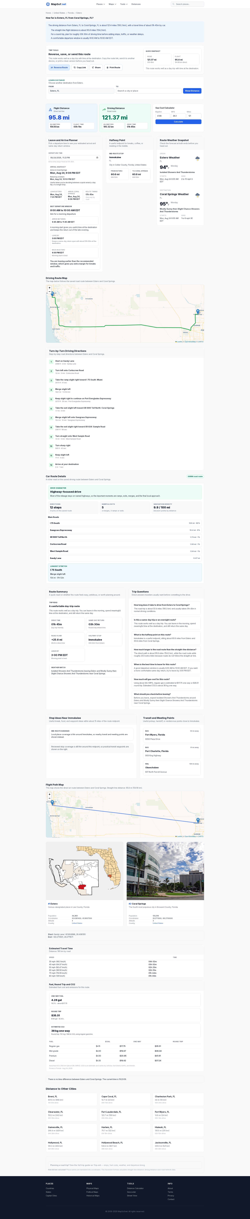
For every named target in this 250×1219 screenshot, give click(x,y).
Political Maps (92, 1192)
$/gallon (158, 112)
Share (98, 67)
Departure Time (55, 153)
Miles (189, 112)
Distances (136, 4)
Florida (71, 13)
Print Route (115, 67)
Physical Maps (92, 1188)
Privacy (171, 1195)
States (48, 1192)
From (51, 86)
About (170, 1188)
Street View (132, 1195)
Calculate (178, 122)
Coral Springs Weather (174, 194)
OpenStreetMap (190, 341)
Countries (50, 1188)
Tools (122, 4)
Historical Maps (92, 1195)
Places (99, 4)
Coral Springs (139, 903)
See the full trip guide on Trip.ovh (86, 1165)
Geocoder (131, 1192)
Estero (79, 13)
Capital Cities (51, 1195)
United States (59, 13)
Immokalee (115, 157)
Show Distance (192, 91)
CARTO (200, 341)
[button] (52, 294)
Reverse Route (61, 67)
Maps (111, 4)
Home (48, 13)
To (117, 86)
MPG (173, 112)
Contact (171, 1199)
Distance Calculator (135, 1188)
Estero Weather (170, 157)
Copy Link (81, 67)
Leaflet (179, 341)
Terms (170, 1192)
